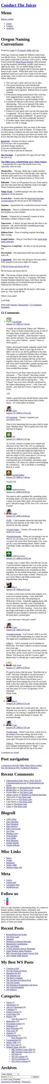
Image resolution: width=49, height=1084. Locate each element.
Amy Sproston (12, 822)
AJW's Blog (11, 819)
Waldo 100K (11, 865)
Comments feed (12, 885)
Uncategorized (12, 1040)
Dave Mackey (12, 826)
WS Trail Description (15, 987)
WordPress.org (12, 887)
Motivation (10, 1021)
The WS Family (12, 982)
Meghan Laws (12, 833)
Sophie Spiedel (12, 843)
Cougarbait (17, 322)
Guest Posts (11, 1014)
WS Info (15, 1054)
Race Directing (12, 1028)
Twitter (9, 860)
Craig (12, 50)
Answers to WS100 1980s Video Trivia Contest (21, 765)
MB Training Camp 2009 (21, 1049)
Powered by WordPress (10, 1082)
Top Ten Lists (17, 1019)
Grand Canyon (12, 1012)
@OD (8, 520)
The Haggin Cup (13, 975)
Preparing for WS (13, 973)
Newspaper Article (14, 1024)
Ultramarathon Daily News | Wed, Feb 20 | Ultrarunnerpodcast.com (24, 781)
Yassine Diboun (12, 845)
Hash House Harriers (24, 62)
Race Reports (17, 1038)
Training (9, 1033)
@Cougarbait (11, 417)
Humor (14, 305)
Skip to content (7, 19)
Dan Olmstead (12, 824)
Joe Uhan (10, 831)
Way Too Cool (12, 1045)
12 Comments (35, 305)
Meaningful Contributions (17, 944)
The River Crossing (14, 978)
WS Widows (11, 990)
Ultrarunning (23, 305)
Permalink (5, 307)
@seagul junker (12, 529)
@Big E (9, 643)
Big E (14, 587)
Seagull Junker (18, 475)
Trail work (10, 1031)
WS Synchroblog (18, 1059)
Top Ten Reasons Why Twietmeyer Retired (19, 768)
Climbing (10, 1009)
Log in (9, 880)
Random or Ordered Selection (34, 795)
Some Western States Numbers (19, 951)
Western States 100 (14, 867)
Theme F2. (26, 1082)
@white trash (11, 732)
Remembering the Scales (30, 788)
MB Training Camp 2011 (21, 1052)
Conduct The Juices (18, 5)
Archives (10, 28)
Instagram (10, 863)
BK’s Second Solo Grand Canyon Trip (22, 953)
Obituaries (10, 1026)
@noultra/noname (13, 536)
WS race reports (18, 1056)
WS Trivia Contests (19, 1061)
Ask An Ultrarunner (14, 1007)
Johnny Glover (12, 795)
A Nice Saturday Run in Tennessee (20, 949)
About (8, 23)
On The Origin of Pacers (16, 971)
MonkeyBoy (11, 788)
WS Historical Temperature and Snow (22, 985)
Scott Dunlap (11, 836)
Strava (8, 858)
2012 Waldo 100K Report (17, 956)
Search (4, 1077)
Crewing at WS (12, 968)
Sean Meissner (12, 840)
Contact (9, 26)
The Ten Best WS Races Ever (18, 980)
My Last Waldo (12, 946)
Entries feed (11, 882)
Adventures (11, 1005)
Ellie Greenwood (13, 829)
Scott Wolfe (11, 838)
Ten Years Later (26, 790)
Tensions (10, 939)
